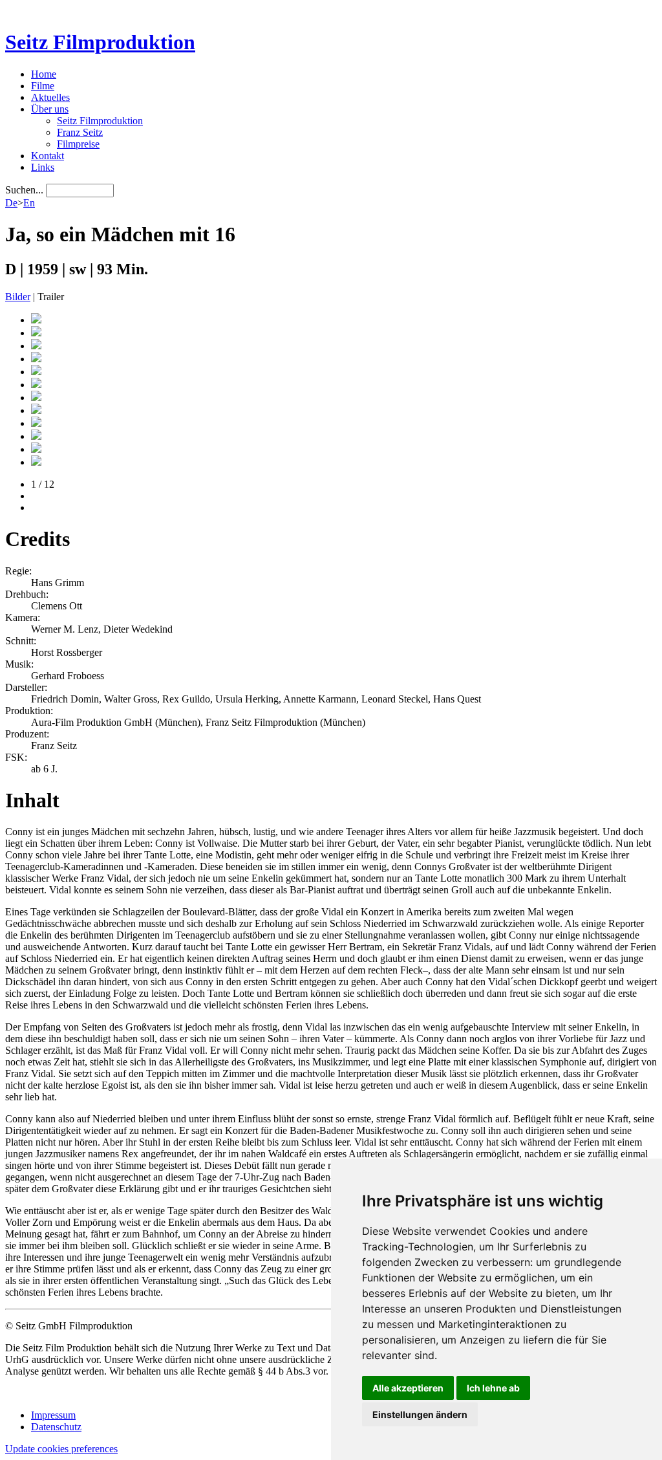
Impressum (53, 1415)
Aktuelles (50, 97)
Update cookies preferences (61, 1448)
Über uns (50, 109)
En (29, 202)
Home (43, 74)
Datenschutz (56, 1426)
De (11, 202)
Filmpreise (78, 143)
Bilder (17, 296)
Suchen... (24, 189)
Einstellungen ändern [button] (419, 1414)
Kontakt (47, 155)
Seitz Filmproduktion (100, 42)
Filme (42, 85)
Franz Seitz (80, 132)
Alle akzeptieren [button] (407, 1387)
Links (42, 167)
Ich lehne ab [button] (493, 1387)
